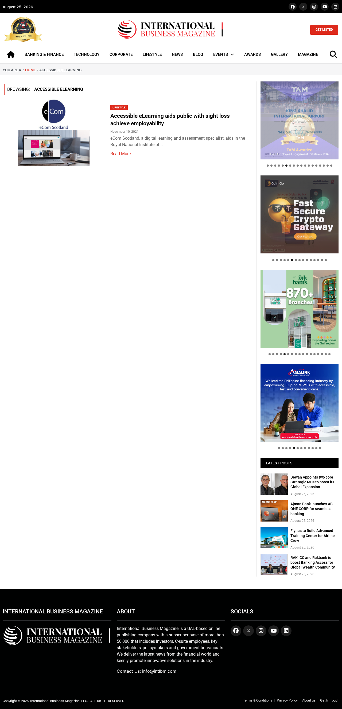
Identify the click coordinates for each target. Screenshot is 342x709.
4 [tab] (279, 165)
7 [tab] (290, 165)
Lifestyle (119, 107)
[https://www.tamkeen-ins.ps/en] (300, 214)
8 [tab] (294, 165)
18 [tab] (331, 165)
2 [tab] (271, 165)
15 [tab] (320, 165)
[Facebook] (293, 7)
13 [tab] (313, 165)
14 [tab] (316, 165)
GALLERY (279, 54)
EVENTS (220, 54)
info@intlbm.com (159, 671)
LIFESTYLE (152, 54)
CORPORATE (121, 54)
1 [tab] (268, 165)
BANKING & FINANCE (44, 54)
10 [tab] (301, 165)
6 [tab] (286, 165)
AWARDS (252, 54)
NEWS (177, 54)
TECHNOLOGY (86, 54)
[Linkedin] (335, 7)
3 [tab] (275, 165)
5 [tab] (283, 165)
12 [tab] (309, 165)
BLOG (198, 54)
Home (30, 70)
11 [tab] (305, 165)
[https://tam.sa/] (300, 120)
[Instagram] (314, 7)
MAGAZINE (308, 54)
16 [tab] (324, 165)
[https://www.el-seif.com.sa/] (300, 309)
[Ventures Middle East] (300, 399)
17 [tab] (328, 165)
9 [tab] (298, 165)
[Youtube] (325, 7)
